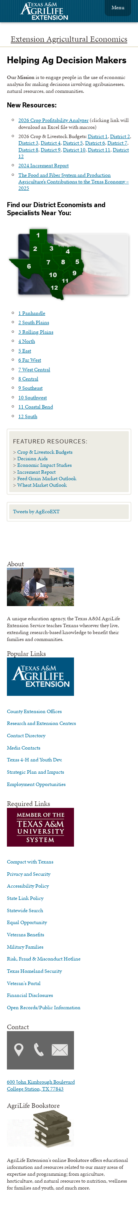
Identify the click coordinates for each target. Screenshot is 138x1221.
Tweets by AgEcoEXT (36, 511)
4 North (26, 341)
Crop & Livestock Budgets (44, 452)
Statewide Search (25, 910)
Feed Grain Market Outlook (46, 478)
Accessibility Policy (28, 886)
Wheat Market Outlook (42, 485)
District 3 (28, 143)
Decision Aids (32, 458)
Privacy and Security (28, 874)
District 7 (117, 143)
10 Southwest (32, 397)
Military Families (25, 947)
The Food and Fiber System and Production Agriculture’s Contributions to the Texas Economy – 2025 (73, 181)
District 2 (120, 136)
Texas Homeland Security (34, 971)
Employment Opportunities (36, 784)
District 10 (74, 149)
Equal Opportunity (27, 922)
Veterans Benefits (25, 934)
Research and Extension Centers (41, 723)
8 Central (28, 378)
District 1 (98, 136)
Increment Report (36, 472)
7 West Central (34, 369)
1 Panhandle (31, 313)
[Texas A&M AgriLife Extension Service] (49, 12)
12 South (27, 416)
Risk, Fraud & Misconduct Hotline (43, 958)
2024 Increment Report (43, 165)
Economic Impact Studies (44, 465)
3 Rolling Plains (35, 332)
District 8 (28, 149)
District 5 (73, 143)
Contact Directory (26, 735)
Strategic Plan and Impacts (35, 772)
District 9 (51, 149)
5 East (24, 350)
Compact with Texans (30, 861)
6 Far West (29, 360)
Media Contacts (23, 747)
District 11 (99, 149)
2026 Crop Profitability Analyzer (53, 120)
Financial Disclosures (30, 995)
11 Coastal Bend (35, 406)
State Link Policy (25, 898)
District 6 (95, 143)
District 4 (51, 143)
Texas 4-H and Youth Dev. (34, 759)
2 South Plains (33, 322)
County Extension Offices (34, 711)
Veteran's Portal (24, 983)
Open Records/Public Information (43, 1007)
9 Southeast (30, 388)
